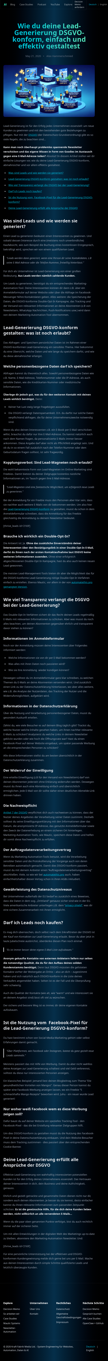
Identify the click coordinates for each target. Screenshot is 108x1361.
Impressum (62, 1322)
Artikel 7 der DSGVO (15, 812)
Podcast (42, 4)
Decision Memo (11, 1309)
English (103, 4)
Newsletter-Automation (9, 1329)
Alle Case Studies (92, 1318)
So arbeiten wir (11, 1313)
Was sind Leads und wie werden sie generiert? (35, 172)
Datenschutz (63, 1309)
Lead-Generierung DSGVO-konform (29, 509)
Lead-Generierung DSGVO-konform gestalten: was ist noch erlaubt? (48, 179)
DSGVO (32, 134)
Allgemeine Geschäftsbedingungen (67, 1315)
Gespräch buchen (92, 1313)
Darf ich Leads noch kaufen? (25, 191)
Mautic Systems (11, 1323)
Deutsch (93, 4)
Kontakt (34, 1313)
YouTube (55, 4)
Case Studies (26, 4)
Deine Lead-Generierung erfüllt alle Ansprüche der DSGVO (43, 208)
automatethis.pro (53, 874)
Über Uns (35, 1309)
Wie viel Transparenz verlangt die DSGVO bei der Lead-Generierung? (48, 185)
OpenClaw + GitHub (93, 1323)
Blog (12, 4)
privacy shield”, (74, 905)
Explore (68, 4)
